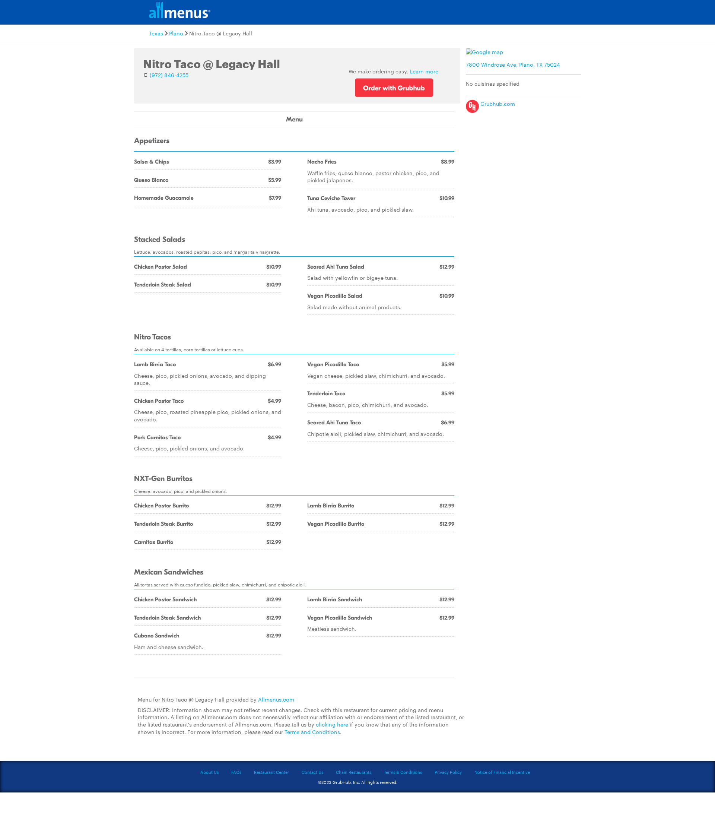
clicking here (332, 724)
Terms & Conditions (403, 772)
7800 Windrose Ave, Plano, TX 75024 (513, 64)
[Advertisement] (525, 168)
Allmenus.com (276, 699)
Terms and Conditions (312, 731)
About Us (209, 772)
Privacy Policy (448, 772)
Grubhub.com (497, 103)
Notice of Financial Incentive (502, 772)
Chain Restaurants (353, 772)
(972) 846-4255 (169, 75)
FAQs (236, 772)
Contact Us (312, 772)
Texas (156, 33)
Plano (176, 33)
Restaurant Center (271, 772)
